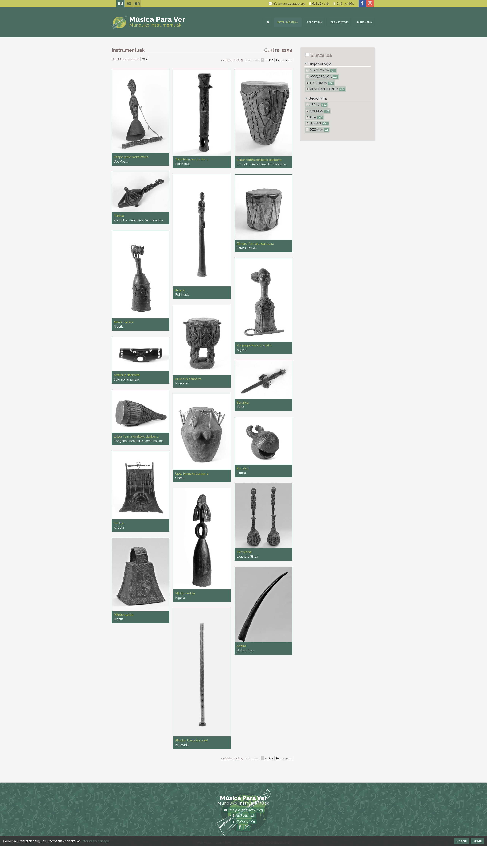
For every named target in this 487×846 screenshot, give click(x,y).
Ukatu (477, 841)
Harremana (364, 22)
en (137, 3)
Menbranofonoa (327, 89)
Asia (316, 117)
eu (120, 3)
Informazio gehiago (95, 841)
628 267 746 (320, 3)
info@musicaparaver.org (288, 3)
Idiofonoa (321, 83)
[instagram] (370, 3)
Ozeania (318, 129)
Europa (318, 123)
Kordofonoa (323, 77)
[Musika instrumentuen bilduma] (267, 22)
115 (271, 60)
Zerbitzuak (314, 22)
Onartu (461, 841)
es (128, 3)
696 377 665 (345, 3)
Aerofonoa (322, 70)
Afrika (318, 104)
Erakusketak (339, 22)
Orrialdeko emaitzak (126, 59)
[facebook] (362, 3)
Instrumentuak (287, 22)
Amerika (319, 111)
